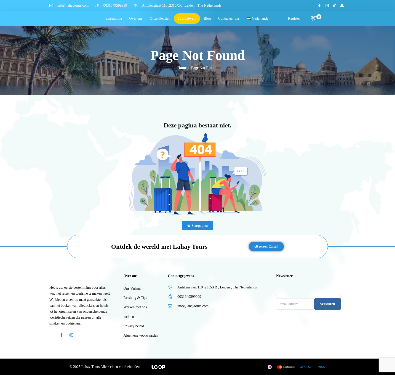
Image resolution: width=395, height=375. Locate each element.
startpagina (114, 18)
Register (294, 18)
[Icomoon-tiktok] (334, 5)
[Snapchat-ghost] (342, 5)
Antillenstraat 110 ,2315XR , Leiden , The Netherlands (181, 5)
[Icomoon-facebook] (319, 5)
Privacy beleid (133, 326)
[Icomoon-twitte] (51, 335)
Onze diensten (160, 18)
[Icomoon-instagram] (327, 5)
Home (182, 68)
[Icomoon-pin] (81, 335)
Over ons (135, 18)
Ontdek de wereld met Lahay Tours (159, 246)
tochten (128, 317)
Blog (207, 18)
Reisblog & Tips (135, 298)
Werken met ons (135, 307)
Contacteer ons (229, 18)
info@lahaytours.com (72, 5)
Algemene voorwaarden (140, 335)
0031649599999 (115, 5)
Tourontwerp (187, 18)
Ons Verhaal (132, 288)
